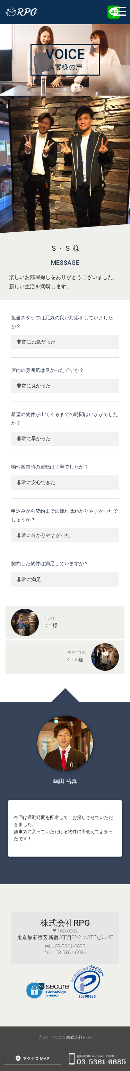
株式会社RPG (65, 923)
